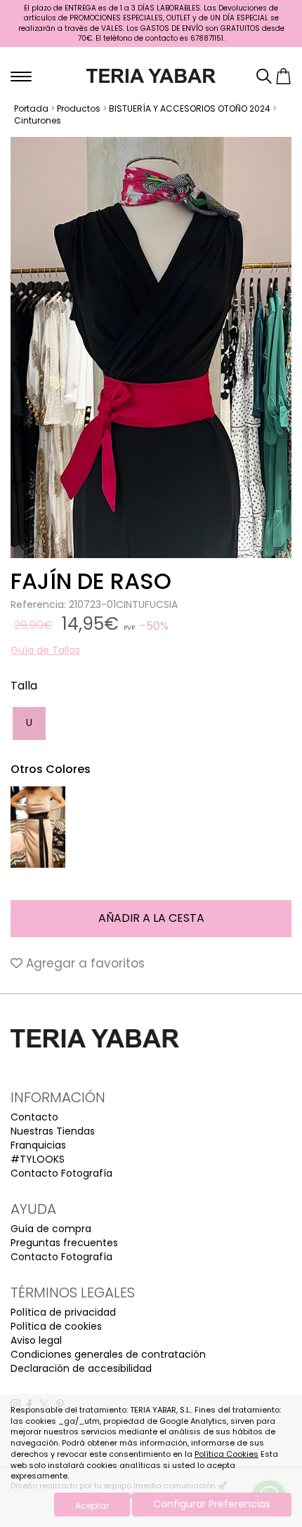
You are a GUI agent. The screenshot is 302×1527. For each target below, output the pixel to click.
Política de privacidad (63, 1312)
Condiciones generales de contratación (108, 1354)
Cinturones (37, 120)
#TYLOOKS (38, 1159)
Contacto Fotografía (61, 1173)
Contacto (34, 1117)
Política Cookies (226, 1454)
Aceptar (92, 1506)
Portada (31, 108)
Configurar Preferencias (211, 1504)
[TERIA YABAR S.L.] (151, 75)
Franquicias (38, 1145)
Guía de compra (51, 1229)
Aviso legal (36, 1340)
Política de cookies (56, 1326)
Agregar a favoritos (83, 963)
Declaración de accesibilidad (81, 1368)
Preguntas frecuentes (64, 1243)
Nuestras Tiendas (53, 1131)
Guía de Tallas (45, 650)
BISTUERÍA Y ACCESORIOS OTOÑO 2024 (189, 108)
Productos (78, 108)
